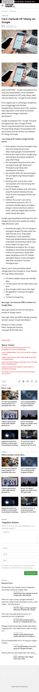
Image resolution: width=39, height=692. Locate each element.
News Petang (28, 673)
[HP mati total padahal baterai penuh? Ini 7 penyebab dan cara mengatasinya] (10, 395)
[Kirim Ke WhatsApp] (35, 381)
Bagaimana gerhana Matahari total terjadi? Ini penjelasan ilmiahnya (18, 368)
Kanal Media (25, 671)
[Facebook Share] (19, 381)
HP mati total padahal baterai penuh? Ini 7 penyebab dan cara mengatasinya (16, 348)
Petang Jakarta (6, 671)
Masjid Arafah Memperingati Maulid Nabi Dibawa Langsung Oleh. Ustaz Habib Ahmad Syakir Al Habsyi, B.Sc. (25, 635)
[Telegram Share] (31, 381)
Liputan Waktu (15, 675)
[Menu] (3, 5)
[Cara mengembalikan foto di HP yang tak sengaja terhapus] (29, 395)
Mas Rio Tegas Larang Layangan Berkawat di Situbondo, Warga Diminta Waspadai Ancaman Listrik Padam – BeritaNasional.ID (25, 609)
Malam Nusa (6, 675)
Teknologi (5, 15)
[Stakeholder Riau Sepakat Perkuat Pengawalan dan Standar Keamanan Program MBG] (19, 588)
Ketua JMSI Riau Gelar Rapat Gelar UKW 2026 (23, 658)
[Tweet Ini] (23, 381)
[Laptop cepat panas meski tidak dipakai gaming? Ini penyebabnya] (10, 415)
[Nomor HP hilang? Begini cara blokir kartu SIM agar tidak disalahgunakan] (29, 415)
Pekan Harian (10, 673)
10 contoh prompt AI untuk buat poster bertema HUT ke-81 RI (18, 373)
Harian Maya (16, 671)
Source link (6, 340)
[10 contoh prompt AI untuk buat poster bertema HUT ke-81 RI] (29, 434)
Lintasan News (26, 675)
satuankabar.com (11, 26)
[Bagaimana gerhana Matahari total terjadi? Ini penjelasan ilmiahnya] (10, 434)
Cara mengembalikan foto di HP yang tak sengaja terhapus (19, 353)
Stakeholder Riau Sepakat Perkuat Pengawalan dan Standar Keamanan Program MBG (25, 594)
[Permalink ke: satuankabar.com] (3, 26)
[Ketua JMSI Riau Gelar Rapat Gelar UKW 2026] (18, 653)
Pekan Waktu (19, 673)
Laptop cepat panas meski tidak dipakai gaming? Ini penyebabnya (19, 358)
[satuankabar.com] (10, 5)
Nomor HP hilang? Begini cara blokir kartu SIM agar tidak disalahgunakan (19, 363)
